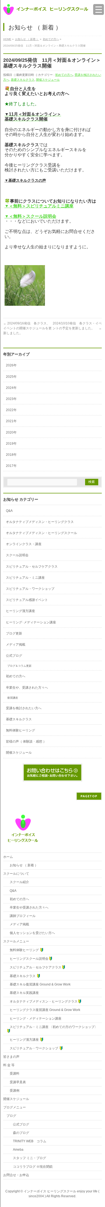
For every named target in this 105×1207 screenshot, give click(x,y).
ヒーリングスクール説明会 (27, 959)
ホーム (8, 857)
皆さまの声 (11, 1057)
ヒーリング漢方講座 (20, 611)
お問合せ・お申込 (16, 1175)
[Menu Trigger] (98, 9)
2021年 (11, 421)
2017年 (11, 466)
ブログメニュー (14, 1107)
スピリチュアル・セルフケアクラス (32, 566)
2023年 (11, 399)
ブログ (11, 1116)
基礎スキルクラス (22, 79)
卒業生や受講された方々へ (27, 907)
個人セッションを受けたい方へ (30, 933)
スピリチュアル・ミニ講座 (25, 578)
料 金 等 (9, 1065)
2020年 (11, 432)
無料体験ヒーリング (20, 730)
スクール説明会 (17, 555)
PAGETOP (88, 796)
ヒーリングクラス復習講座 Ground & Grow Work (43, 1010)
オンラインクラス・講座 (23, 544)
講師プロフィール (21, 916)
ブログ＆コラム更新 (19, 665)
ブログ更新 (14, 633)
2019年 (11, 443)
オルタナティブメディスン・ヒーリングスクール (41, 533)
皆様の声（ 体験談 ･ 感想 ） (26, 741)
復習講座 (12, 697)
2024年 (11, 388)
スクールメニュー (16, 941)
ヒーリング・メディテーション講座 (33, 1018)
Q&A (9, 511)
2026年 (11, 365)
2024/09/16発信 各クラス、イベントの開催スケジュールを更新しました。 (27, 328)
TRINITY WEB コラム (26, 1141)
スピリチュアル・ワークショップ (30, 589)
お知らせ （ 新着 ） (22, 865)
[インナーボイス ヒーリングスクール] (46, 8)
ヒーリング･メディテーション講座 (31, 622)
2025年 (11, 377)
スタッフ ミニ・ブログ (26, 1158)
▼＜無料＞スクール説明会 (30, 216)
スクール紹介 (17, 882)
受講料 (12, 1073)
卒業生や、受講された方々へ (27, 687)
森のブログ (17, 1133)
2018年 (11, 455)
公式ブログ (14, 656)
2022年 (11, 410)
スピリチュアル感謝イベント (27, 600)
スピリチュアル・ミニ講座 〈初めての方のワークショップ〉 (52, 1027)
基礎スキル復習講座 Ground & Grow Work (38, 984)
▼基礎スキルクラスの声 (25, 180)
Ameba (14, 1149)
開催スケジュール (48, 79)
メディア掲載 (15, 644)
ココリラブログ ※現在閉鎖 (29, 1167)
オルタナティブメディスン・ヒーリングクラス (40, 522)
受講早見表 (16, 1082)
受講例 (12, 1090)
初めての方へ (64, 74)
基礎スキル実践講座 (22, 993)
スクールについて (16, 874)
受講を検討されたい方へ (23, 708)
